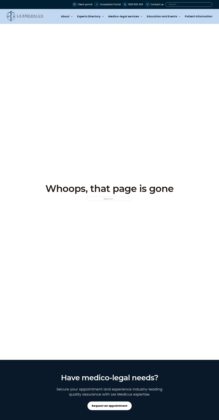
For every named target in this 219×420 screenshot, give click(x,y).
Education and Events (162, 16)
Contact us (157, 4)
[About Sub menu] (72, 16)
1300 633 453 (135, 4)
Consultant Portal (110, 4)
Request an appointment (109, 406)
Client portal (85, 4)
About (65, 16)
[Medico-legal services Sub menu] (141, 16)
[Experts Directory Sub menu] (103, 16)
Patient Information (198, 16)
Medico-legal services (123, 16)
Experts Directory (89, 16)
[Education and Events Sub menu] (179, 16)
